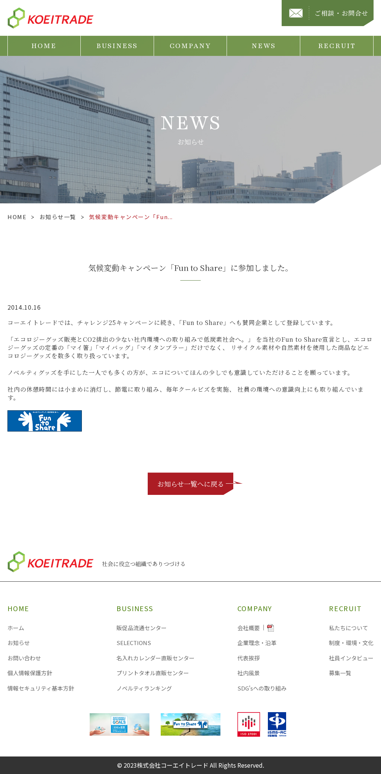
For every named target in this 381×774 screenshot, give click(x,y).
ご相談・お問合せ (341, 13)
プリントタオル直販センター (152, 673)
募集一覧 (340, 673)
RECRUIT (336, 46)
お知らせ (18, 643)
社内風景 (248, 673)
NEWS (264, 46)
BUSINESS (117, 46)
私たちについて (348, 628)
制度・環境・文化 (351, 643)
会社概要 (248, 628)
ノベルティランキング (144, 688)
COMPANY (190, 46)
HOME (44, 46)
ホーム (15, 628)
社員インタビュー (351, 658)
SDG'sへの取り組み (261, 688)
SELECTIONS (133, 643)
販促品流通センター (141, 628)
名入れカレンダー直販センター (155, 658)
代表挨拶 (248, 658)
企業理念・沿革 (256, 643)
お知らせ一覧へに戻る (190, 484)
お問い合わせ (24, 658)
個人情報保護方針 (29, 673)
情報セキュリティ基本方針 (40, 688)
